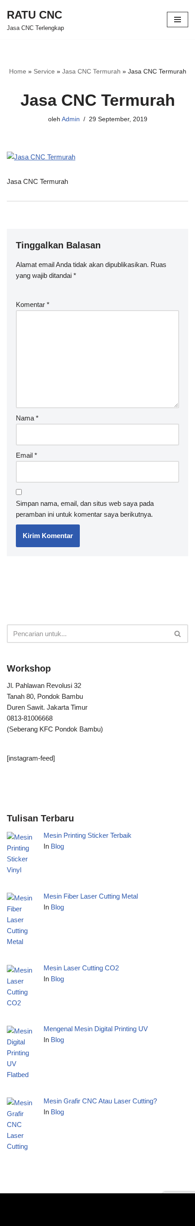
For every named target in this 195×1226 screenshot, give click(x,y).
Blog (57, 846)
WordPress (102, 1202)
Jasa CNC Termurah (91, 71)
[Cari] (178, 633)
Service (44, 71)
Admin (71, 119)
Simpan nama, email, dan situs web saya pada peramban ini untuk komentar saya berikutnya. (85, 508)
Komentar (32, 304)
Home (17, 71)
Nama (27, 418)
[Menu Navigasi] (177, 19)
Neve (15, 1202)
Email (26, 455)
